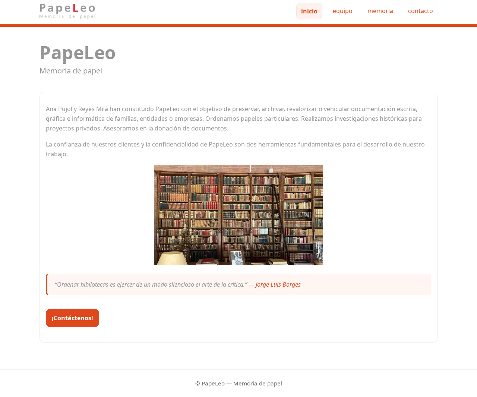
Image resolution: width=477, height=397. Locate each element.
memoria (380, 11)
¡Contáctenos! (72, 318)
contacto (420, 11)
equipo (343, 11)
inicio (309, 11)
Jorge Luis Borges (278, 284)
